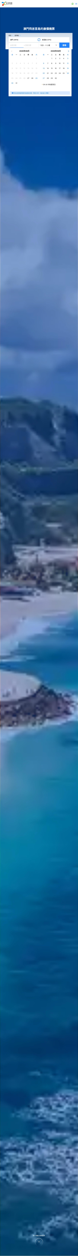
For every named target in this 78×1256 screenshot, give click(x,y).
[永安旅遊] (7, 3)
